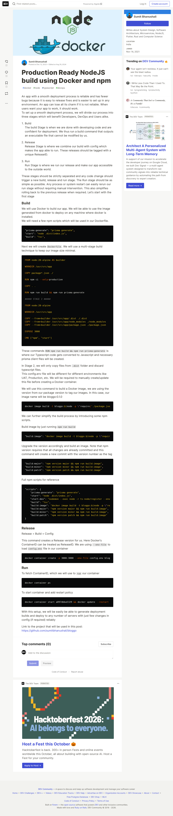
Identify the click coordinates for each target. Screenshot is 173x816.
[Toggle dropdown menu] (118, 683)
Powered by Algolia (91, 4)
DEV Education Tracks (64, 793)
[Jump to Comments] (6, 73)
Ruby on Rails (81, 807)
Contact (155, 793)
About (146, 793)
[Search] (14, 3)
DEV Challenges (27, 793)
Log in (143, 3)
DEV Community (153, 61)
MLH (104, 797)
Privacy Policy (88, 801)
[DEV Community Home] (5, 3)
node (36, 87)
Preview (47, 663)
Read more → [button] (135, 185)
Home (15, 793)
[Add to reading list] (6, 84)
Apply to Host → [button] (32, 765)
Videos (48, 793)
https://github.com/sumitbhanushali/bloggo (49, 630)
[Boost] (6, 93)
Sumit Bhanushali (38, 61)
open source (69, 805)
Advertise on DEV (95, 793)
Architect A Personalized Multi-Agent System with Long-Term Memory (146, 150)
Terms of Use (103, 801)
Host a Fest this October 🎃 (49, 744)
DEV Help (80, 793)
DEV (97, 805)
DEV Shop (95, 797)
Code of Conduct (59, 672)
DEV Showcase (134, 793)
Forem (55, 805)
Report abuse (77, 672)
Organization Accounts (115, 793)
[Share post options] (6, 103)
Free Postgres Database (77, 797)
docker (27, 87)
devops (60, 87)
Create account (160, 3)
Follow (147, 23)
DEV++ (40, 793)
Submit (32, 663)
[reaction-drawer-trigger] (6, 63)
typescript (48, 87)
